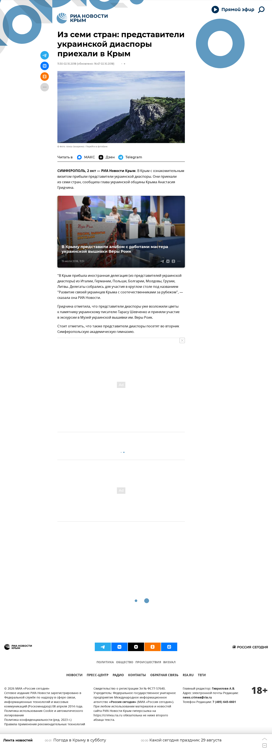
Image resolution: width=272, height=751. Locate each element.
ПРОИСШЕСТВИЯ (148, 662)
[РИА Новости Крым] (82, 18)
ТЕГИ (202, 675)
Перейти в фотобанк (97, 146)
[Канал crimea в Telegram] (103, 647)
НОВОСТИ (74, 675)
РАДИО (118, 675)
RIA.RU (188, 675)
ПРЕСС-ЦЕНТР (97, 675)
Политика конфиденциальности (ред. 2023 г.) (37, 720)
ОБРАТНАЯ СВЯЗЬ (164, 675)
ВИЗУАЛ (169, 662)
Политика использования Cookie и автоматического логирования (43, 713)
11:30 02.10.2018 (66, 63)
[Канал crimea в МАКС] (169, 647)
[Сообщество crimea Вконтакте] (119, 647)
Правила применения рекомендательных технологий (44, 724)
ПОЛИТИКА (105, 662)
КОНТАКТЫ (137, 675)
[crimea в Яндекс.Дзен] (136, 647)
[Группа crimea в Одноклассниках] (152, 647)
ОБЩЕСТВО (124, 662)
